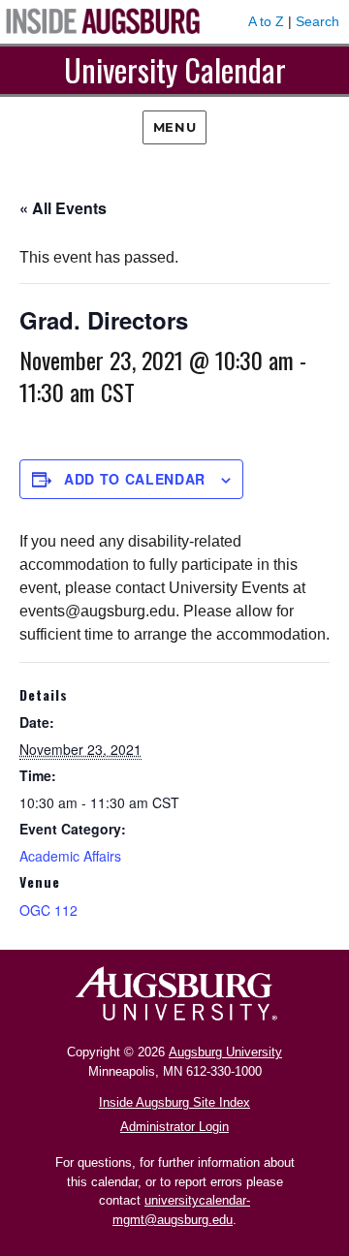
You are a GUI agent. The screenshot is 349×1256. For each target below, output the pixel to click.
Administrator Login (174, 1126)
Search (317, 21)
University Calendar (175, 69)
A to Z (266, 21)
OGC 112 (48, 910)
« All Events (63, 208)
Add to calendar (135, 478)
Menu (174, 127)
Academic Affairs (70, 855)
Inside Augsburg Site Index (174, 1102)
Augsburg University (225, 1052)
